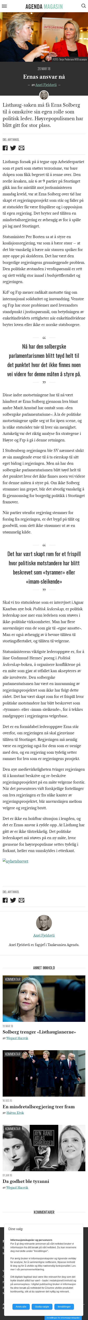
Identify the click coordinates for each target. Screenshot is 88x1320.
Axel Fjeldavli (46, 85)
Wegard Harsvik (17, 1038)
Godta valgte (42, 1306)
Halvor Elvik (15, 1113)
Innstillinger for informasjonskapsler (63, 1318)
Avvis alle (21, 1306)
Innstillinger (64, 1306)
